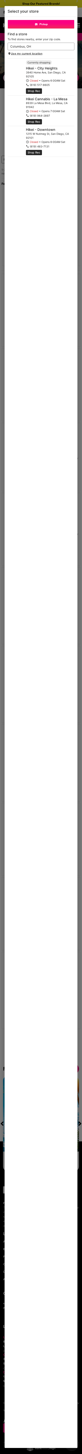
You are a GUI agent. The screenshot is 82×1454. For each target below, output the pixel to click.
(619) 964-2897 (40, 115)
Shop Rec (34, 91)
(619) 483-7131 (39, 146)
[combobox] (38, 46)
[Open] (71, 46)
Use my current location (26, 53)
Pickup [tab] (43, 24)
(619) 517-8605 (40, 84)
